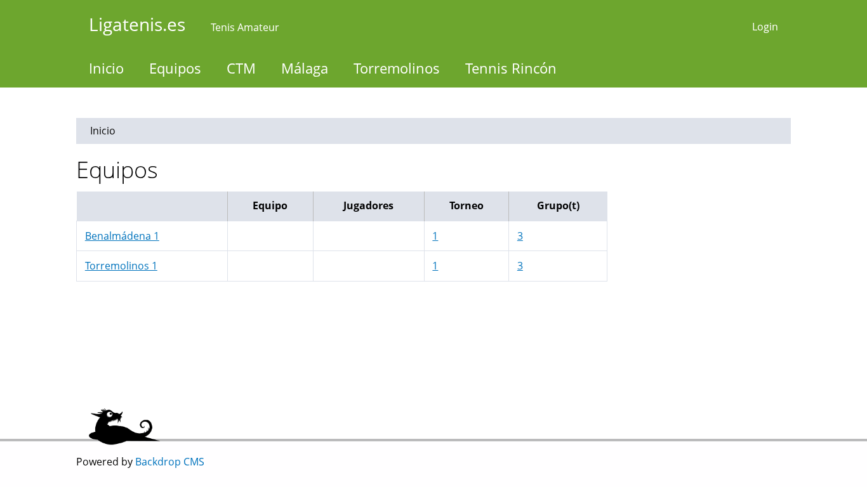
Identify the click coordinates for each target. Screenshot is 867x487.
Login (765, 27)
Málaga (304, 67)
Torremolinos (397, 67)
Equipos (175, 67)
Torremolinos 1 (121, 266)
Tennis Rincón (511, 67)
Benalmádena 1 (122, 236)
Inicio (106, 67)
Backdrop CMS (169, 462)
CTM (241, 67)
